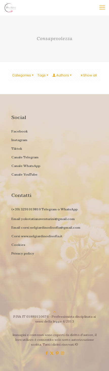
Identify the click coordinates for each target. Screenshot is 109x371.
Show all (90, 75)
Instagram (19, 140)
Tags (42, 75)
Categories (21, 75)
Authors (62, 75)
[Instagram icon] (62, 353)
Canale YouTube (24, 174)
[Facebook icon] (46, 353)
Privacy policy (22, 253)
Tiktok (16, 148)
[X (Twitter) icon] (52, 353)
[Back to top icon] (54, 312)
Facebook (19, 131)
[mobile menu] (102, 7)
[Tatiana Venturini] (8, 7)
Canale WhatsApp (25, 166)
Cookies (18, 245)
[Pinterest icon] (57, 353)
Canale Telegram (25, 157)
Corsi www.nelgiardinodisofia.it (36, 236)
